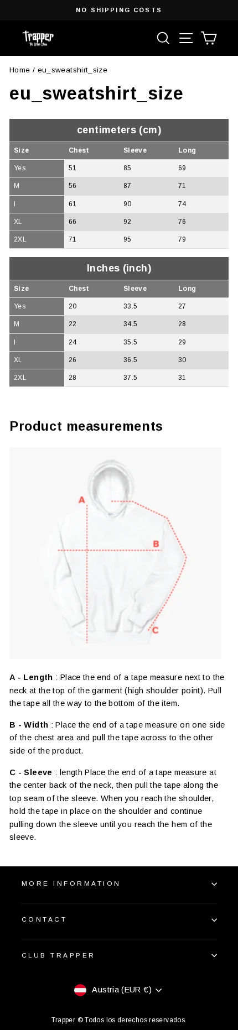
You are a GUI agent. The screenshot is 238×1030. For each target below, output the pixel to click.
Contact (45, 919)
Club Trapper (59, 955)
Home (19, 70)
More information (72, 883)
